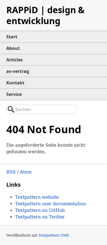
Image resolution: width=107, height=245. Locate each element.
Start (11, 37)
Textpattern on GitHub (40, 210)
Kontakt (15, 83)
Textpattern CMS (53, 235)
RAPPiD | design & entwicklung (45, 15)
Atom (26, 172)
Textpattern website (37, 197)
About (13, 48)
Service (14, 94)
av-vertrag (17, 71)
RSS (11, 172)
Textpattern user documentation (50, 203)
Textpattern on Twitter (40, 217)
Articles (14, 60)
